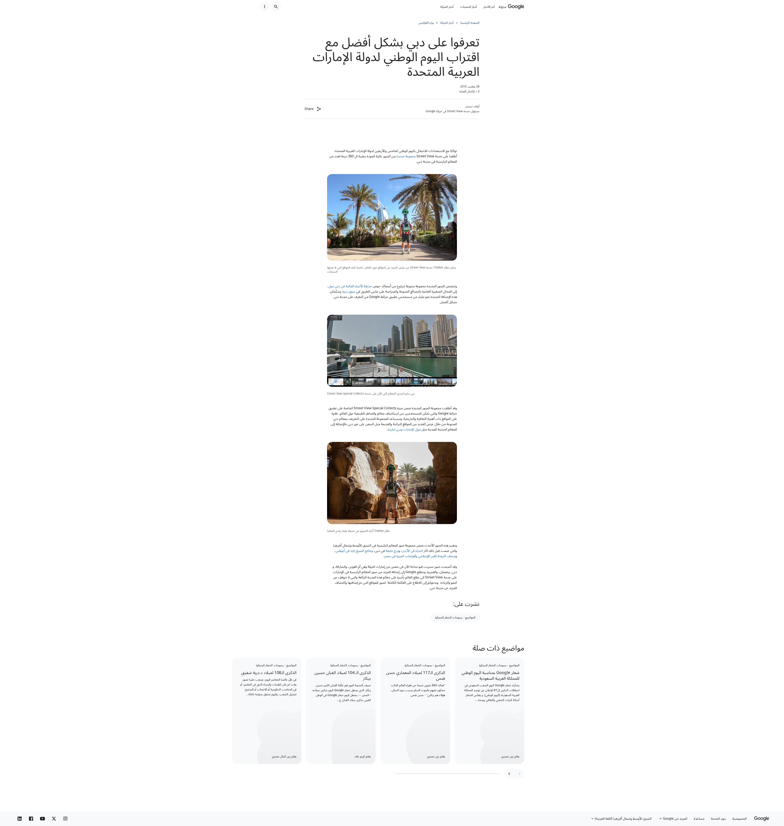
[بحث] (276, 6)
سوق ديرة (349, 291)
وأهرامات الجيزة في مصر (401, 556)
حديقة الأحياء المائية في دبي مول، (350, 286)
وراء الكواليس (426, 23)
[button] (313, 109)
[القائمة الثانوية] (265, 6)
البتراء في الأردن (412, 550)
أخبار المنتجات (468, 7)
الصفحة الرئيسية (469, 23)
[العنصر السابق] (519, 774)
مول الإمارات (412, 429)
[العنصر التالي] (509, 774)
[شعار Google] (761, 818)
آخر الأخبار (488, 7)
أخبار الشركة (447, 7)
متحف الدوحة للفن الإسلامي (436, 556)
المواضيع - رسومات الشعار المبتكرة (455, 617)
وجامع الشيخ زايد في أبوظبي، (353, 550)
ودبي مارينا (395, 429)
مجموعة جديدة (406, 156)
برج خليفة (392, 550)
